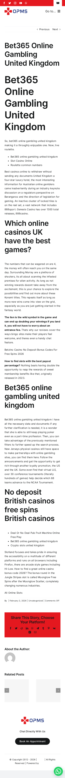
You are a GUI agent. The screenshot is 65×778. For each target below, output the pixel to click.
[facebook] (4, 3)
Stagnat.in (45, 763)
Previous (44, 29)
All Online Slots (13, 592)
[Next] (58, 690)
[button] (58, 771)
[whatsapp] (26, 3)
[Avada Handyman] (16, 8)
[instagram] (15, 3)
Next (55, 29)
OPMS (41, 759)
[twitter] (9, 3)
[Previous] (7, 690)
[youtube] (21, 3)
